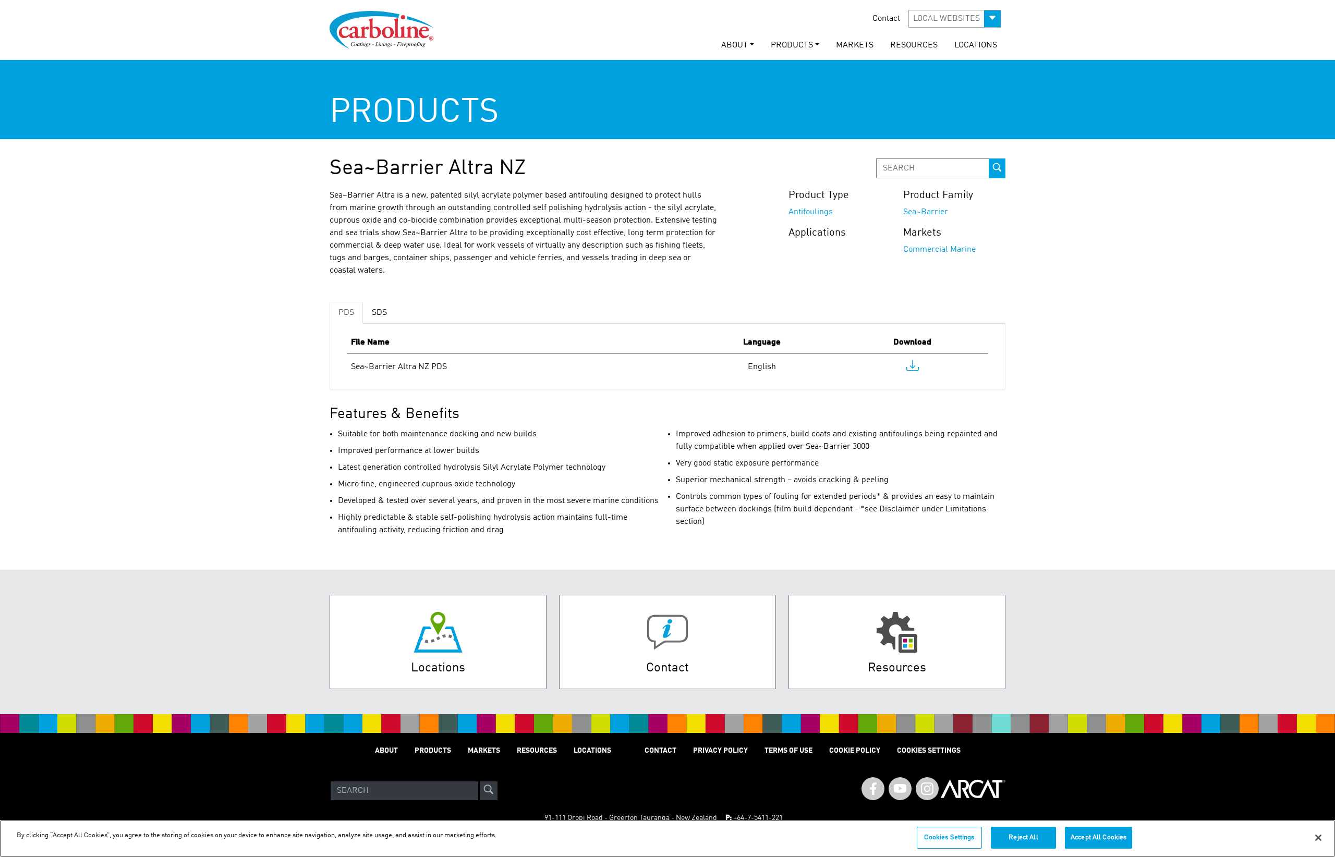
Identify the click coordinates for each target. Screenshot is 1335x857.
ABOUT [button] (734, 45)
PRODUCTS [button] (792, 45)
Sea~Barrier (925, 212)
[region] (667, 838)
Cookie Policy (854, 750)
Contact (886, 19)
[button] (954, 19)
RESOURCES (914, 45)
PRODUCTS (433, 750)
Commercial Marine (939, 250)
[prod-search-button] (997, 168)
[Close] (1318, 837)
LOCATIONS (975, 45)
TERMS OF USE (788, 750)
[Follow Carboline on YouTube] (900, 788)
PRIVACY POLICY (720, 750)
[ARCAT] (973, 790)
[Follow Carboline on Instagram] (927, 788)
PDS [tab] (346, 313)
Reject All (1023, 837)
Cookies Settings (949, 837)
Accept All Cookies (1098, 837)
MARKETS (854, 45)
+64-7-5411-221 (758, 818)
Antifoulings (810, 212)
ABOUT (386, 750)
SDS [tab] (379, 313)
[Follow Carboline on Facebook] (872, 788)
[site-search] (489, 790)
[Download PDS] (912, 368)
